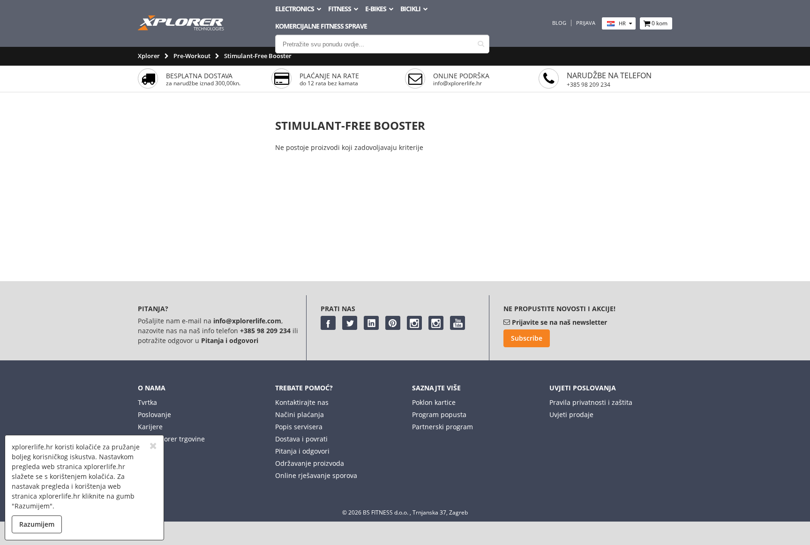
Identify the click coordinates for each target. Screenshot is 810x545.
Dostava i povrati (301, 438)
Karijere (150, 426)
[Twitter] (349, 323)
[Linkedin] (371, 323)
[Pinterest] (392, 323)
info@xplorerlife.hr (457, 83)
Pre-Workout (191, 56)
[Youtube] (457, 323)
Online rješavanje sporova (316, 475)
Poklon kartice (434, 402)
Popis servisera (298, 426)
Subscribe (526, 338)
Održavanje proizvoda (309, 463)
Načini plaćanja (299, 414)
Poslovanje (154, 414)
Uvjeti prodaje (571, 414)
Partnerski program (442, 426)
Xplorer (149, 56)
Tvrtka (147, 402)
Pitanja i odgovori (302, 451)
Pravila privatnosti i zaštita (590, 402)
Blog (559, 23)
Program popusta (439, 414)
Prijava (585, 23)
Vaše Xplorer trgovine (171, 438)
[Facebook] (328, 323)
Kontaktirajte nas (302, 402)
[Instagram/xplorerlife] (414, 323)
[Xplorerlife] (182, 27)
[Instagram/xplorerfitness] (435, 323)
